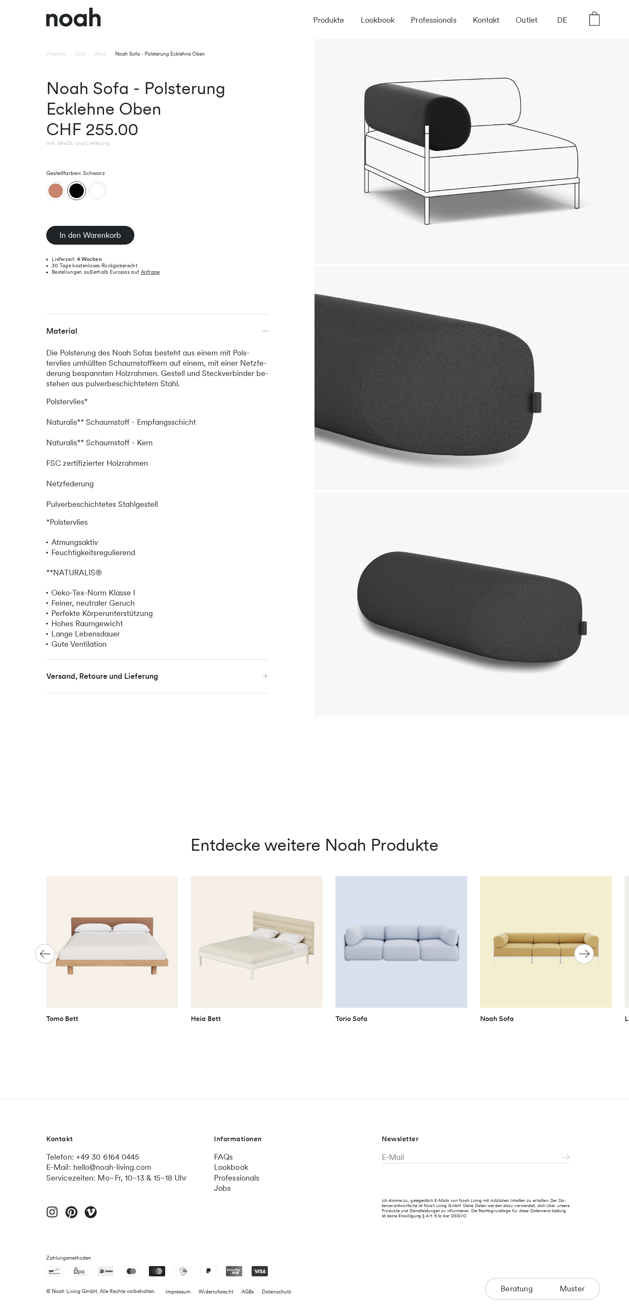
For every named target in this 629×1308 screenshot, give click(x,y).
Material (61, 330)
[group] (112, 953)
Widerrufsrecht (216, 1292)
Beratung (517, 1288)
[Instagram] (52, 1215)
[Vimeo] (91, 1216)
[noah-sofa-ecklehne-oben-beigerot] (55, 190)
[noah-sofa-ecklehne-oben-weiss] (97, 190)
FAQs (223, 1156)
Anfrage (150, 272)
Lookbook (378, 19)
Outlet (526, 19)
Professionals (433, 19)
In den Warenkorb (90, 235)
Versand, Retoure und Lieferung (102, 676)
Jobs (222, 1188)
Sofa (80, 54)
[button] (584, 954)
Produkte (328, 19)
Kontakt (486, 19)
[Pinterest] (71, 1216)
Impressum (178, 1292)
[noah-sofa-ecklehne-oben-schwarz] (76, 190)
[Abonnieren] (565, 1158)
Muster (572, 1288)
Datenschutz (276, 1292)
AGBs (247, 1292)
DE (562, 19)
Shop (101, 54)
